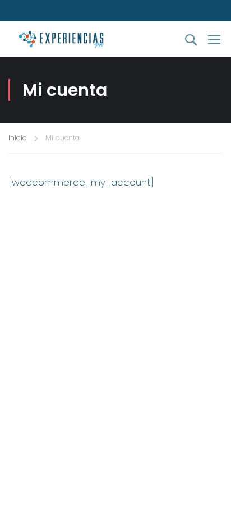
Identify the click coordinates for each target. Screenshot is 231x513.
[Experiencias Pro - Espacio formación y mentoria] (68, 39)
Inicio (17, 137)
